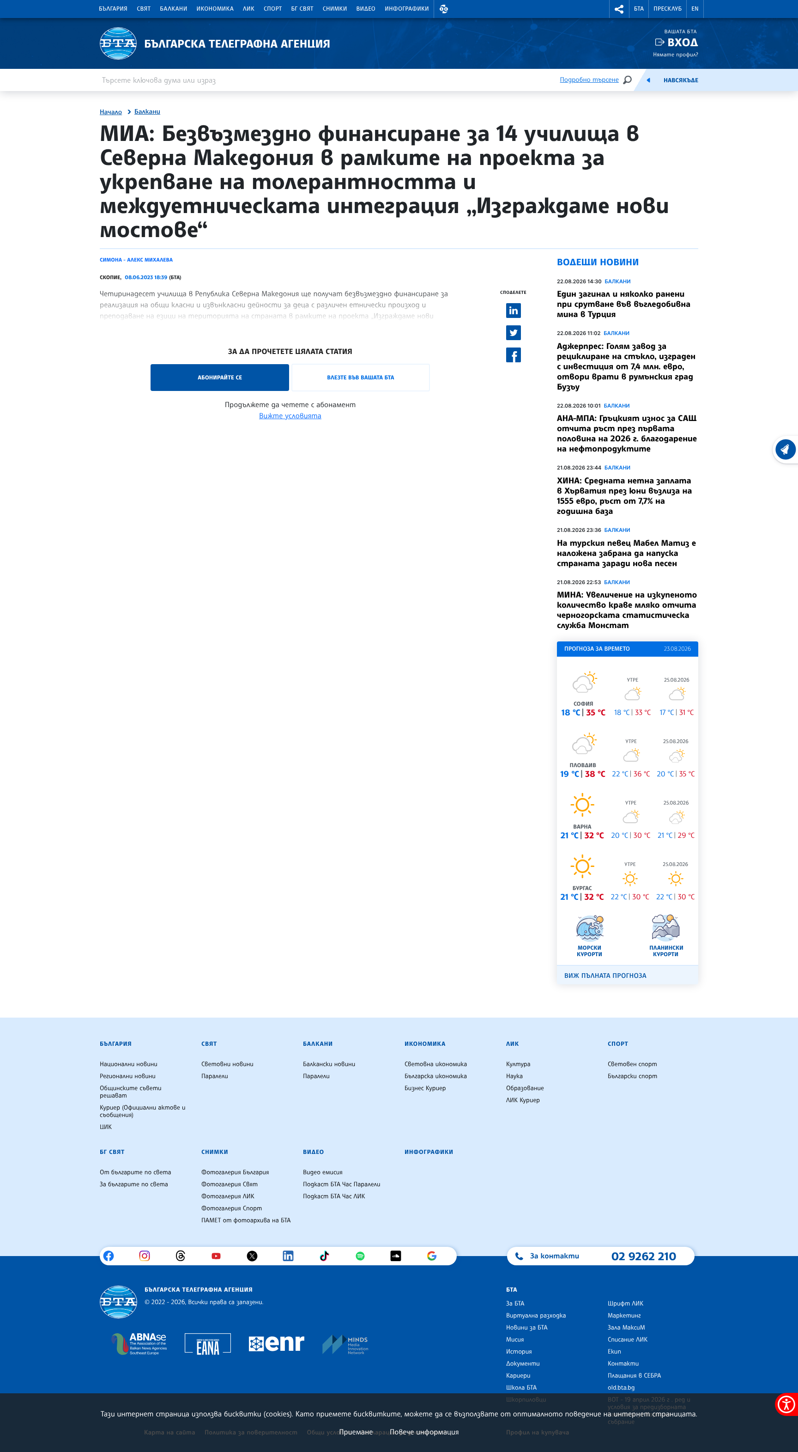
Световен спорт (632, 1064)
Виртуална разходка (536, 1315)
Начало (111, 112)
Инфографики (407, 8)
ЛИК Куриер (523, 1100)
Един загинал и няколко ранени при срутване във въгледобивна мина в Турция (623, 304)
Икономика (215, 8)
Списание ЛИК (627, 1339)
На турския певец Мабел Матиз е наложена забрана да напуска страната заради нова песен (626, 553)
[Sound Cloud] (399, 1256)
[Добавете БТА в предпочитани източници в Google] (435, 1256)
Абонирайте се (220, 377)
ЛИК (248, 8)
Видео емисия (323, 1172)
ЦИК (106, 1127)
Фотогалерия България (235, 1172)
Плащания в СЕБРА (634, 1375)
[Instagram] (148, 1256)
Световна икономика (436, 1064)
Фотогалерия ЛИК (227, 1196)
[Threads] (184, 1256)
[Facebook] (112, 1256)
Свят (144, 8)
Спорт (273, 8)
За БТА (515, 1303)
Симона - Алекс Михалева (136, 259)
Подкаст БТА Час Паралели (341, 1184)
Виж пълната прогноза (605, 976)
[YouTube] (219, 1256)
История (519, 1351)
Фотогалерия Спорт (231, 1208)
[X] (255, 1256)
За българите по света (134, 1184)
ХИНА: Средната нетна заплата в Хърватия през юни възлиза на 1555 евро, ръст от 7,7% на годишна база (624, 496)
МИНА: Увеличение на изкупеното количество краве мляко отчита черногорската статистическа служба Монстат (627, 610)
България (113, 8)
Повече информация (424, 1431)
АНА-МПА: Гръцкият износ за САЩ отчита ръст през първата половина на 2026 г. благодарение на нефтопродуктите (627, 433)
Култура (518, 1064)
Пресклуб (667, 8)
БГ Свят (302, 8)
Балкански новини (329, 1064)
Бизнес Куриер (425, 1088)
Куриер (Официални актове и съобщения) (143, 1111)
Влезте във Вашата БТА (360, 377)
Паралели (214, 1076)
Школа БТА (521, 1387)
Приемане (356, 1431)
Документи (523, 1363)
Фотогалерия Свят (229, 1184)
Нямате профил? (675, 54)
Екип (614, 1351)
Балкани (173, 8)
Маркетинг (624, 1315)
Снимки (335, 8)
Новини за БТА (527, 1327)
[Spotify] (363, 1256)
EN (695, 8)
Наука (514, 1076)
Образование (525, 1088)
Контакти (623, 1363)
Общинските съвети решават (131, 1092)
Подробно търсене (589, 80)
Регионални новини (128, 1076)
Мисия (515, 1339)
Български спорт (632, 1076)
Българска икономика (436, 1076)
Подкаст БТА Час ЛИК (334, 1196)
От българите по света (135, 1172)
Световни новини (227, 1064)
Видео (366, 8)
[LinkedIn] (291, 1256)
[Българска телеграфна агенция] (118, 1302)
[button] (443, 9)
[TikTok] (327, 1256)
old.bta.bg (621, 1387)
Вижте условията (290, 415)
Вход (682, 42)
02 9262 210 (644, 1256)
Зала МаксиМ (626, 1327)
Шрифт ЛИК (625, 1303)
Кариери (518, 1375)
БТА (639, 8)
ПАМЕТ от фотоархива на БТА (245, 1220)
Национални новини (128, 1064)
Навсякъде (681, 80)
